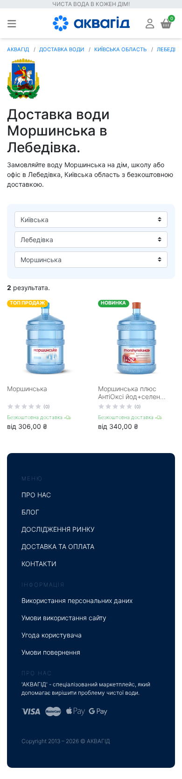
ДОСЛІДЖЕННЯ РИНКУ (58, 529)
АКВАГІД (18, 49)
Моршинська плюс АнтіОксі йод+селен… (132, 392)
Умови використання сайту (63, 618)
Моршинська (27, 389)
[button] (149, 23)
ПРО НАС (36, 495)
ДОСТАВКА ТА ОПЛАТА (57, 546)
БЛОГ (30, 512)
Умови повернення (50, 652)
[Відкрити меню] (11, 23)
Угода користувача (51, 635)
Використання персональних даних (77, 600)
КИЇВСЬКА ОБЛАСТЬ (120, 49)
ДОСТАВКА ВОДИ (61, 49)
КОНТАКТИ (38, 564)
